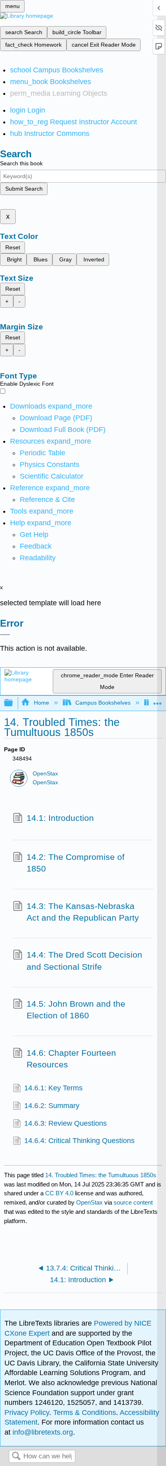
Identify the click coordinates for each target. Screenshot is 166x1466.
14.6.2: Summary (51, 1106)
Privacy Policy (26, 1412)
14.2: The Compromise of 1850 (75, 863)
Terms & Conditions (84, 1412)
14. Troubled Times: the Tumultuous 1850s (100, 1175)
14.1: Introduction (60, 817)
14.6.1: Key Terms (53, 1088)
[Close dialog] (5, 634)
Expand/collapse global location (157, 701)
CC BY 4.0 (59, 1193)
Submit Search (24, 188)
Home (41, 702)
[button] (36, 546)
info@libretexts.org (41, 1432)
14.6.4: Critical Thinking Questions (79, 1141)
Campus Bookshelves (103, 702)
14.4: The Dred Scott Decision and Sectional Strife (84, 960)
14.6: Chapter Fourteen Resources (71, 1058)
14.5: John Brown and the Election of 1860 (76, 1009)
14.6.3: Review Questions (65, 1123)
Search (16, 1456)
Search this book (21, 163)
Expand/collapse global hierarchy (14, 703)
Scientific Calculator (51, 476)
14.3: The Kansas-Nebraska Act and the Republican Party (83, 912)
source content (133, 1202)
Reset (12, 247)
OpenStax (45, 774)
